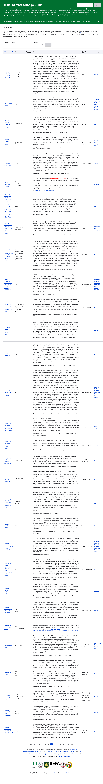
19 (58, 744)
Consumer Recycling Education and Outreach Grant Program (8, 392)
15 (46, 744)
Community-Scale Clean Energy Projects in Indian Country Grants (8, 546)
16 (49, 744)
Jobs (83, 21)
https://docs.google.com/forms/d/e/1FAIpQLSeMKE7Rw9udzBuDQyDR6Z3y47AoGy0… (56, 630)
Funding (5, 21)
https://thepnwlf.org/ (47, 14)
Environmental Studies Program (34, 751)
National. (96, 255)
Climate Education (64, 21)
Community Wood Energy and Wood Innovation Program (8, 611)
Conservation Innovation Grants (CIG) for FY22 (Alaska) (8, 445)
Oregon (96, 330)
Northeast (97, 101)
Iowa (95, 426)
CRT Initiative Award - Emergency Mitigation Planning (8, 124)
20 (61, 744)
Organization (18, 52)
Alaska (96, 106)
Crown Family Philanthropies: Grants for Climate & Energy (8, 143)
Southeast (97, 102)
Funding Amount (83, 51)
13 (40, 744)
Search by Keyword (10, 42)
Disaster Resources (75, 21)
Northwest (97, 184)
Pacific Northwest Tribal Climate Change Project (42, 9)
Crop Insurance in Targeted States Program (8, 163)
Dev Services (69, 773)
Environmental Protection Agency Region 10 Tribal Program (51, 754)
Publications (49, 21)
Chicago (96, 140)
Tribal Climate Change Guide (23, 5)
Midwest (96, 289)
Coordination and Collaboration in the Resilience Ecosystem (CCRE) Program (8, 255)
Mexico (96, 648)
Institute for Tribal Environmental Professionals (64, 753)
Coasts (96, 569)
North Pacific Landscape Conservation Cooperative (61, 751)
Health (56, 21)
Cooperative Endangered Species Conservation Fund (8, 308)
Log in (100, 21)
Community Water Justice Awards (8, 627)
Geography (35, 42)
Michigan (96, 145)
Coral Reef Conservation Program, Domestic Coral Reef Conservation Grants (8, 228)
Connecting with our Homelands (7, 479)
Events (88, 21)
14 (43, 744)
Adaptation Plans (13, 21)
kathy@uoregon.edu (64, 756)
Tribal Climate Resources (26, 21)
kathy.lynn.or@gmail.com (87, 32)
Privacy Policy (53, 773)
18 (55, 744)
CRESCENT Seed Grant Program (7, 184)
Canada (96, 646)
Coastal (96, 395)
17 (52, 744)
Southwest (97, 99)
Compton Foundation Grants (7, 526)
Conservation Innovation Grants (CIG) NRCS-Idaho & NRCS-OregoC (8, 427)
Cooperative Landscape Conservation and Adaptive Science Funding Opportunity (8, 284)
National (96, 74)
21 (64, 744)
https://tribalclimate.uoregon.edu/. (13, 15)
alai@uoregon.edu (55, 629)
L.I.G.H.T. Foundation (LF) (80, 9)
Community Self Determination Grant (8, 645)
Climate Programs (40, 21)
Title (8, 52)
